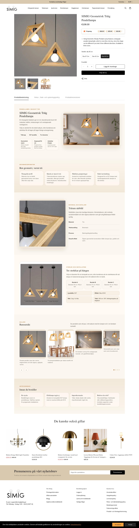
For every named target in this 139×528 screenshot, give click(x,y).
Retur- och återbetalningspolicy (116, 502)
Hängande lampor (33, 8)
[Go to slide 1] (113, 369)
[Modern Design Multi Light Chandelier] (17, 440)
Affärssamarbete (51, 495)
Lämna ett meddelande (83, 498)
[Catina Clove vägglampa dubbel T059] (121, 440)
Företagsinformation (52, 492)
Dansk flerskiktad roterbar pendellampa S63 (39, 456)
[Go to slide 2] (115, 369)
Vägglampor (75, 8)
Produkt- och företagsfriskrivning (117, 511)
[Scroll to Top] (135, 518)
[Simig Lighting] (11, 8)
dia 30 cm (105, 56)
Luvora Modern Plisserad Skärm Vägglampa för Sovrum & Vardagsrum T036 (95, 456)
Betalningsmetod (112, 505)
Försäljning (111, 8)
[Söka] (125, 8)
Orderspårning (80, 495)
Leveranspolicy (111, 498)
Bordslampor (64, 8)
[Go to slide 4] (119, 369)
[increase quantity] (92, 66)
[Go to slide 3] (117, 369)
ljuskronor (54, 8)
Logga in (79, 492)
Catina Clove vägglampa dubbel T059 (121, 455)
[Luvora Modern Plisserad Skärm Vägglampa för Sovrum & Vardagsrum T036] (95, 440)
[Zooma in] (73, 18)
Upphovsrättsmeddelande (54, 502)
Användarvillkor (111, 492)
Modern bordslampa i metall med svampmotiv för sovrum (68, 456)
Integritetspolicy (111, 495)
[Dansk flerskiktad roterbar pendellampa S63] (43, 440)
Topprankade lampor (98, 8)
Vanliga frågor (62, 2)
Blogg (48, 498)
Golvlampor (85, 8)
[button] (130, 8)
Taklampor (45, 8)
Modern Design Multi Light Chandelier (17, 455)
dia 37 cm (86, 56)
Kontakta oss (53, 2)
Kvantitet (84, 62)
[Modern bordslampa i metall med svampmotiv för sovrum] (69, 440)
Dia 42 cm (95, 56)
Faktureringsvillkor (112, 508)
